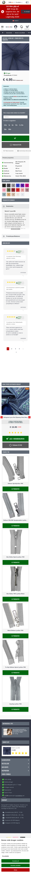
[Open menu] (2, 26)
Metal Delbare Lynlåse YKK (15, 630)
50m (5, 129)
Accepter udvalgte (15, 865)
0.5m (5, 125)
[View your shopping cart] (27, 27)
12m (16, 125)
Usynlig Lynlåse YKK (15, 704)
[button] (8, 151)
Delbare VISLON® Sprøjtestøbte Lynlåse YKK (15, 520)
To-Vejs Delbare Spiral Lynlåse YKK (15, 667)
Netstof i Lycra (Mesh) (20, 32)
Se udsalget (27, 11)
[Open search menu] (21, 27)
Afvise (15, 870)
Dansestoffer (9, 32)
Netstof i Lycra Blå (15, 747)
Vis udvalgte (5, 856)
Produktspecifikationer (13, 236)
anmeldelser (19, 795)
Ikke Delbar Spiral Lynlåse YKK (15, 557)
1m (9, 125)
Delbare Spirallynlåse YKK (15, 483)
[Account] (15, 27)
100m (9, 129)
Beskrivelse (9, 206)
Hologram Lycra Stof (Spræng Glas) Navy (16, 417)
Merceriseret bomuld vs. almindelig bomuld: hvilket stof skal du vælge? (20, 731)
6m (12, 125)
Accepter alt (15, 861)
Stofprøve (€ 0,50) (17, 145)
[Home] (2, 33)
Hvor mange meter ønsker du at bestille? (14, 112)
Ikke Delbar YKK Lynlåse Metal (15, 593)
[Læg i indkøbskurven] (15, 138)
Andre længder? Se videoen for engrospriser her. (15, 99)
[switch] (27, 2)
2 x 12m (21, 125)
